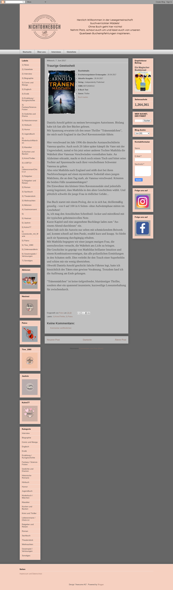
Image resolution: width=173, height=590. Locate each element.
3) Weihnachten (28, 201)
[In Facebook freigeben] (86, 313)
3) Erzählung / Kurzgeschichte (28, 99)
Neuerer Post (53, 340)
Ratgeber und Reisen (28, 525)
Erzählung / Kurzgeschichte (28, 456)
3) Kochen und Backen (28, 153)
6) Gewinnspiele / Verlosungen (29, 255)
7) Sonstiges (27, 260)
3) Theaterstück (28, 196)
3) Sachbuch (27, 192)
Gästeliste (71, 52)
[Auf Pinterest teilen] (88, 313)
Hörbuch (25, 482)
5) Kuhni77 (26, 227)
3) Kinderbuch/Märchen (30, 140)
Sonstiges (26, 555)
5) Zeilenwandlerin (30, 249)
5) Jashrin (26, 223)
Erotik (24, 451)
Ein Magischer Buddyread (142, 68)
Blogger (101, 585)
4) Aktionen (26, 205)
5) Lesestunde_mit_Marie (30, 233)
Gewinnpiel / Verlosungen (27, 550)
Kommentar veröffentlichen (60, 328)
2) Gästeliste (27, 69)
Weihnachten (27, 544)
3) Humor (26, 129)
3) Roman (26, 187)
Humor (25, 487)
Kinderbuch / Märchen (27, 496)
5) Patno (69, 317)
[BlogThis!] (81, 313)
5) (23, 214)
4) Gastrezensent (29, 209)
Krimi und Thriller (29, 513)
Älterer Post (120, 340)
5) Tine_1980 (27, 245)
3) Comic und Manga (27, 83)
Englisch (25, 446)
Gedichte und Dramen (27, 470)
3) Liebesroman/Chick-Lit (29, 169)
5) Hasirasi (26, 218)
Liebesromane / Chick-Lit (28, 519)
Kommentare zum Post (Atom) (91, 348)
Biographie (26, 438)
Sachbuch (26, 535)
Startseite (27, 52)
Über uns (41, 52)
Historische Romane (26, 476)
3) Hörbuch (26, 125)
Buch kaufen (83, 97)
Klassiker (26, 502)
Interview (26, 433)
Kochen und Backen (27, 507)
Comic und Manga (30, 442)
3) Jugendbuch (28, 134)
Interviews (56, 52)
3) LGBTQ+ (27, 163)
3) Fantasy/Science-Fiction (29, 107)
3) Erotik (25, 94)
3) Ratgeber (27, 176)
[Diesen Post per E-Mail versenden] (78, 313)
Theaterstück (27, 540)
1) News (25, 65)
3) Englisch (26, 89)
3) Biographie (27, 78)
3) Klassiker (27, 147)
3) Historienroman (29, 120)
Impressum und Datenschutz (31, 574)
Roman (25, 531)
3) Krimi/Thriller (59, 317)
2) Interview (27, 74)
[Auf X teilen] (83, 313)
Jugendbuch (27, 491)
